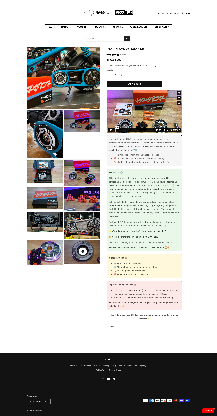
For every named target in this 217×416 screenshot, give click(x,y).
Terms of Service (125, 366)
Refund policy (140, 366)
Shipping (106, 366)
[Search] (127, 38)
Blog (114, 366)
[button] (51, 27)
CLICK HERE (160, 231)
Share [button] (112, 326)
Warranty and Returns (90, 366)
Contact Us (73, 366)
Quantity (110, 70)
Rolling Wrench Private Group (108, 370)
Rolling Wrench (38, 410)
